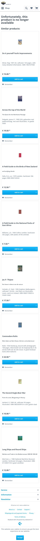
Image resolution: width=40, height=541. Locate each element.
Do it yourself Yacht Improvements (17, 53)
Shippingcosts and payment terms (16, 513)
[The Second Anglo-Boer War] (20, 381)
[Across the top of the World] (20, 98)
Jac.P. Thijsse (7, 280)
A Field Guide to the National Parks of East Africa (18, 224)
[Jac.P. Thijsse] (20, 268)
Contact (19, 509)
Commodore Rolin (10, 336)
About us (12, 509)
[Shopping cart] (36, 8)
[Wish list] (31, 8)
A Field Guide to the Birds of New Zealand (19, 166)
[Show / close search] (26, 8)
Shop (7, 8)
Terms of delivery (20, 517)
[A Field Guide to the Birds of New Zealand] (20, 155)
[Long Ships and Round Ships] (20, 438)
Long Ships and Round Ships (14, 449)
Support (27, 509)
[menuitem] (5, 8)
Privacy (31, 513)
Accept (20, 538)
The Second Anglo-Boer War (13, 393)
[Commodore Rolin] (20, 325)
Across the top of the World (13, 110)
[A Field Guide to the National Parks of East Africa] (20, 211)
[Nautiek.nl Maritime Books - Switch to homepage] (6, 3)
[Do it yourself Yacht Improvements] (20, 42)
